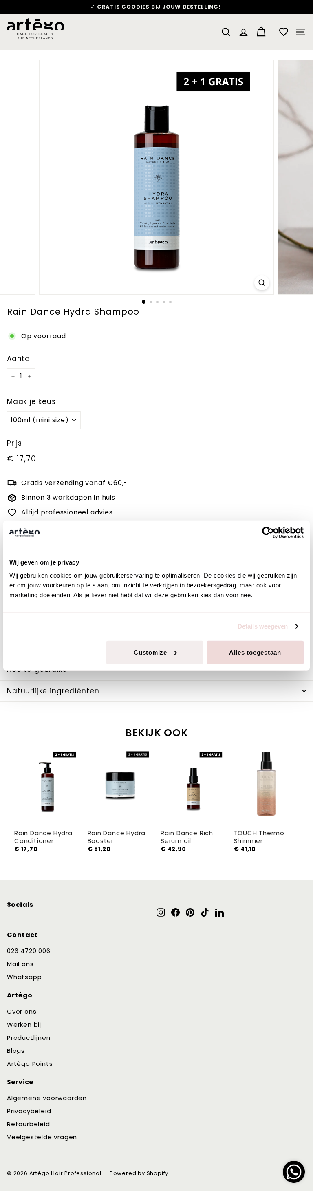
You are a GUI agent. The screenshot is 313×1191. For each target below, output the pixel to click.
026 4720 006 (29, 950)
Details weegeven (263, 626)
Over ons (21, 1011)
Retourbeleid (28, 1124)
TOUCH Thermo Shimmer (259, 837)
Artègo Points (30, 1063)
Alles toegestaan (255, 651)
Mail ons (20, 963)
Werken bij (24, 1024)
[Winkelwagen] (261, 32)
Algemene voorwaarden (47, 1098)
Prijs (14, 443)
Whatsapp (24, 977)
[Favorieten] (284, 31)
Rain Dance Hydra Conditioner (43, 837)
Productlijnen (28, 1037)
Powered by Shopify (139, 1173)
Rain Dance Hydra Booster (117, 837)
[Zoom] (261, 282)
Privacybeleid (29, 1111)
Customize (150, 651)
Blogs (16, 1050)
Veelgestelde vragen (42, 1137)
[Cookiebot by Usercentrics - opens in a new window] (268, 533)
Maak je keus (31, 401)
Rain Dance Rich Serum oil (187, 837)
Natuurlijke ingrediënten (53, 691)
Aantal (19, 359)
